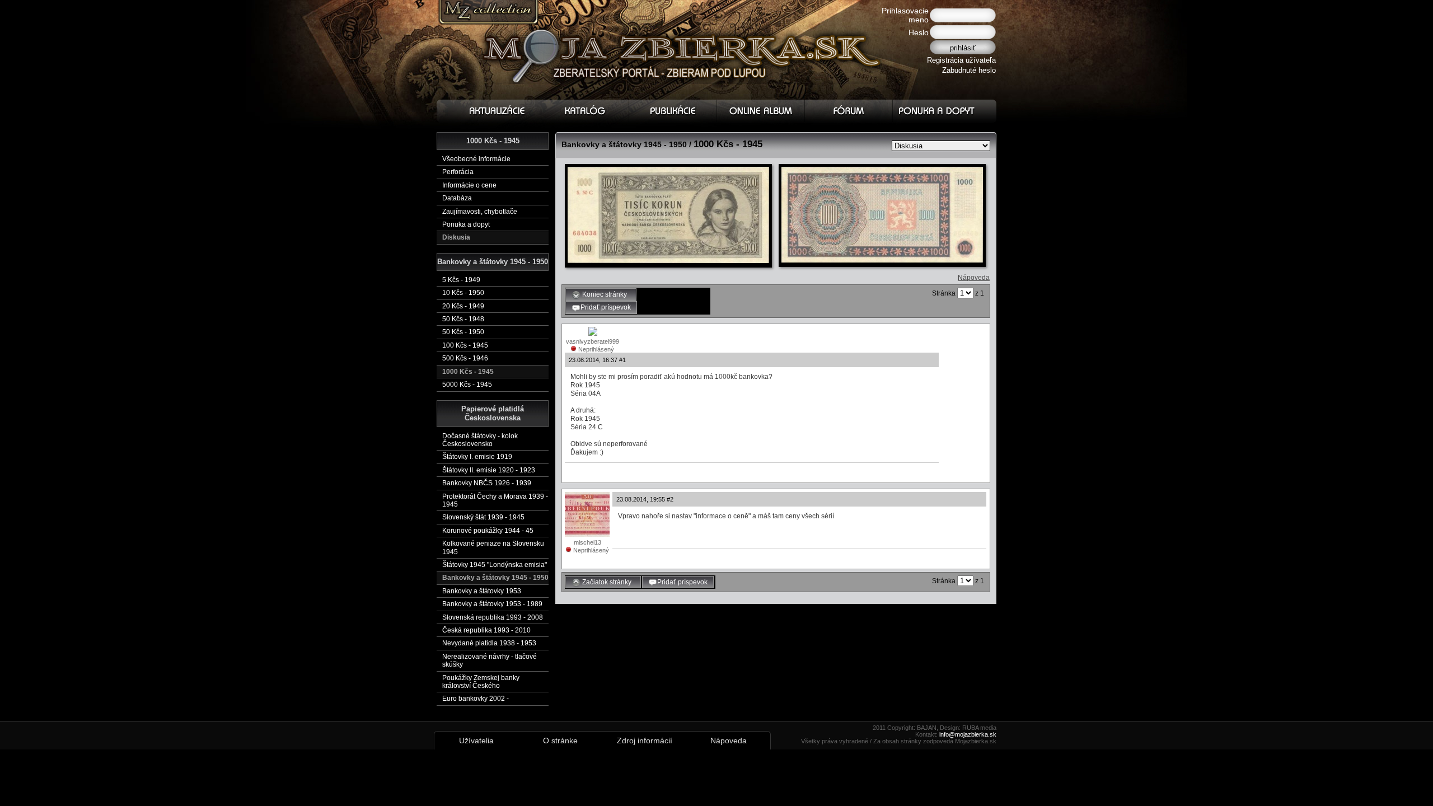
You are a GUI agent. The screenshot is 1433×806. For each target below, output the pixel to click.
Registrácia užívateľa (961, 60)
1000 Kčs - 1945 (468, 372)
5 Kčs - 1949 (461, 280)
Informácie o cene (469, 185)
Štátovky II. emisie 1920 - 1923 (488, 470)
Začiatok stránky (607, 582)
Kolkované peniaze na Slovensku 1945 (493, 547)
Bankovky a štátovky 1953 (481, 591)
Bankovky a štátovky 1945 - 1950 (495, 578)
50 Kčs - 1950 (463, 332)
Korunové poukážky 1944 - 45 (487, 531)
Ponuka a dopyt (466, 224)
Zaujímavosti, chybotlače (479, 211)
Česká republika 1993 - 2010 (486, 630)
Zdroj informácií (644, 740)
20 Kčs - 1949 (463, 306)
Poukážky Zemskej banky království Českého (480, 682)
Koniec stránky (605, 294)
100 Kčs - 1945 (465, 345)
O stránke (560, 740)
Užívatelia (476, 740)
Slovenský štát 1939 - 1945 (483, 517)
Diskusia (456, 237)
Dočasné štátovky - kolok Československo (480, 440)
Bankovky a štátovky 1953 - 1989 (492, 604)
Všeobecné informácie (476, 159)
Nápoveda (974, 278)
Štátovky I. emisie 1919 (477, 457)
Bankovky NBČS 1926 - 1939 (486, 483)
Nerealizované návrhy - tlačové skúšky (489, 660)
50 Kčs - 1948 (463, 319)
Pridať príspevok (605, 307)
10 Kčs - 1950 (463, 293)
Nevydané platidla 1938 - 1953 (489, 643)
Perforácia (458, 172)
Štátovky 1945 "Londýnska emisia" (494, 565)
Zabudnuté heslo (969, 70)
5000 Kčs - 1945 (467, 384)
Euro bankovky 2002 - (475, 698)
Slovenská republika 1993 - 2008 (492, 617)
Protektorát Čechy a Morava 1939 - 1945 (495, 500)
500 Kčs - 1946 (465, 358)
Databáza (457, 198)
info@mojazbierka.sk (967, 734)
